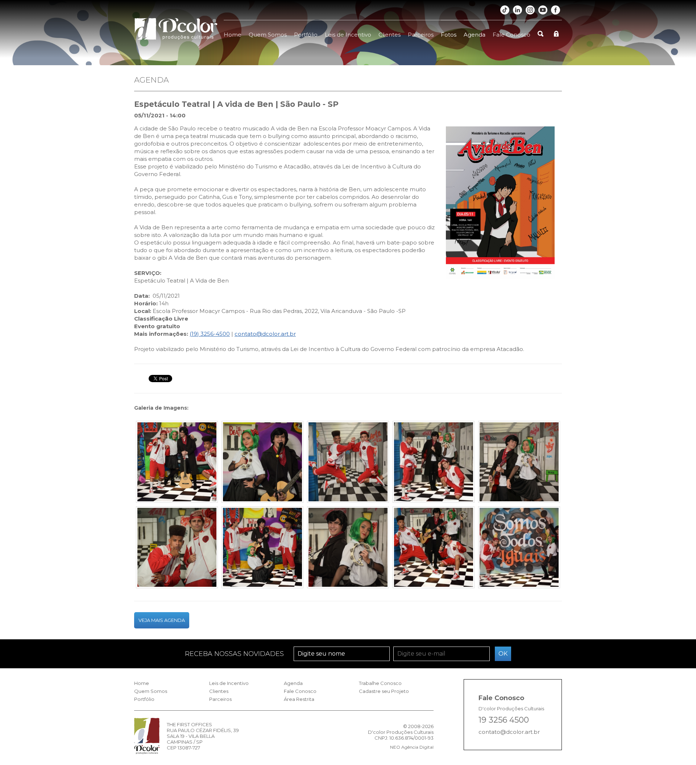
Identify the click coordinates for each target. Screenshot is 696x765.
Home (232, 34)
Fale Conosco (511, 34)
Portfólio (306, 34)
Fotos (448, 34)
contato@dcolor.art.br (265, 333)
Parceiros (421, 34)
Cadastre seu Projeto (384, 691)
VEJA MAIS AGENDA (161, 620)
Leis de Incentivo (348, 34)
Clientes (389, 34)
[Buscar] (540, 30)
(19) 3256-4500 (210, 333)
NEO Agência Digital (412, 747)
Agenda (474, 34)
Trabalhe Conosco (380, 683)
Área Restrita (299, 699)
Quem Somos (268, 34)
